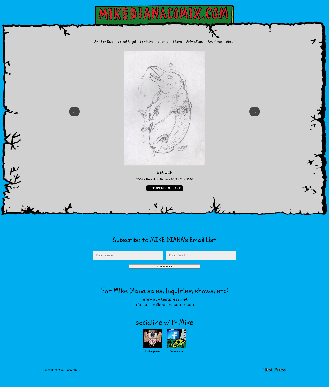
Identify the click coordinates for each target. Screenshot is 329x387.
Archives (215, 42)
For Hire (146, 42)
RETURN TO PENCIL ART (164, 188)
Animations (195, 42)
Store (177, 42)
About (230, 42)
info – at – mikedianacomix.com (164, 304)
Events (163, 42)
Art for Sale (103, 42)
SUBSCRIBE (164, 266)
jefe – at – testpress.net (165, 299)
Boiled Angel (127, 42)
